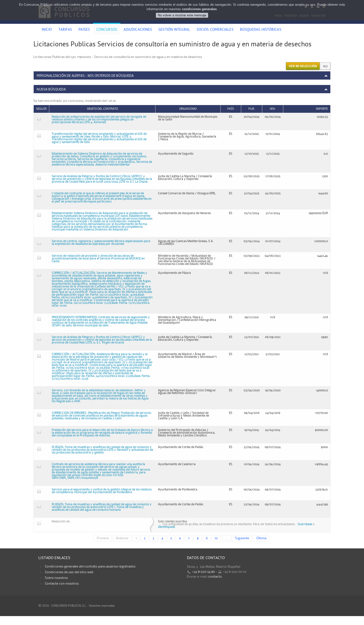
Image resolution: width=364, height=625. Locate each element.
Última (261, 538)
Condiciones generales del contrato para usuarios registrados (90, 566)
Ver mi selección (303, 66)
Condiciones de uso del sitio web (69, 572)
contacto (215, 576)
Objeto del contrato (102, 109)
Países (84, 30)
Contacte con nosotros (62, 583)
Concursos (106, 30)
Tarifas (65, 30)
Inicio (47, 30)
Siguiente (242, 538)
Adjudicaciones (138, 30)
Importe (322, 109)
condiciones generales (199, 9)
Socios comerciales (215, 30)
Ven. (273, 109)
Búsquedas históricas (260, 30)
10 (216, 538)
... (227, 538)
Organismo (188, 109)
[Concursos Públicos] (64, 21)
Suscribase (305, 524)
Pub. (251, 109)
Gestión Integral (174, 30)
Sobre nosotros (56, 577)
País (230, 109)
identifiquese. (167, 527)
